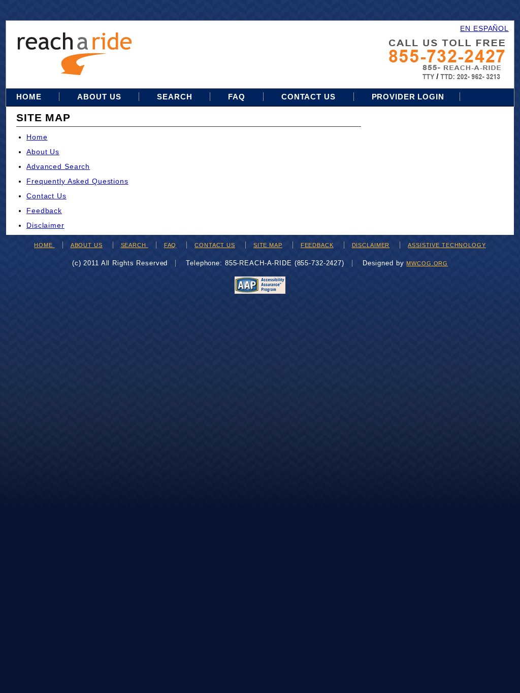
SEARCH (134, 245)
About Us (99, 96)
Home (30, 96)
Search (175, 96)
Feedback (44, 210)
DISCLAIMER (371, 245)
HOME (44, 245)
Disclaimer (45, 225)
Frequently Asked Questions (77, 181)
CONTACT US (214, 245)
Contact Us (308, 96)
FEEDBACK (317, 245)
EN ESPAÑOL (484, 28)
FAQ (236, 96)
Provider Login (408, 96)
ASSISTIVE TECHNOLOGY (447, 245)
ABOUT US (87, 245)
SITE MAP (267, 245)
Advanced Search (58, 166)
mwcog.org (427, 263)
